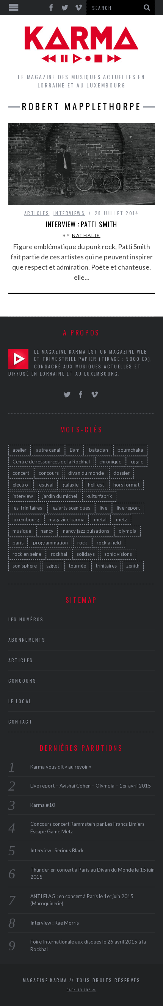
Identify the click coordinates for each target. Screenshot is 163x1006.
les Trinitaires (27, 508)
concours (49, 473)
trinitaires (106, 566)
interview (23, 496)
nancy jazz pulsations (86, 531)
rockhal (59, 554)
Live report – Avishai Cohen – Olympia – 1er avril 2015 (90, 786)
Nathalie (86, 235)
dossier (121, 473)
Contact (20, 721)
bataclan (98, 450)
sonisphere (25, 566)
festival (45, 485)
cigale (137, 462)
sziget (52, 566)
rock (82, 543)
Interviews (69, 213)
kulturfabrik (99, 496)
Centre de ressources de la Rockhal (51, 462)
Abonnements (27, 639)
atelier (20, 450)
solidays (86, 554)
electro (20, 485)
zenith (132, 566)
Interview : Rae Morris (54, 923)
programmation (50, 543)
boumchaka (130, 450)
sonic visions (118, 554)
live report (128, 508)
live (103, 508)
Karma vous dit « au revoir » (60, 767)
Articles (36, 213)
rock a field (109, 543)
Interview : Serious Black (57, 850)
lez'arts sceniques (71, 508)
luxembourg (26, 519)
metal (100, 519)
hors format (126, 485)
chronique (110, 462)
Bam (75, 450)
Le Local (20, 701)
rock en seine (27, 554)
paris (18, 543)
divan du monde (86, 473)
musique (22, 531)
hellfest (96, 485)
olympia (127, 531)
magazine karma (67, 519)
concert (21, 473)
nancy (47, 531)
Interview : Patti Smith (82, 224)
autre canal (48, 450)
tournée (77, 566)
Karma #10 (42, 805)
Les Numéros (26, 619)
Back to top (79, 989)
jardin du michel (59, 496)
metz (121, 519)
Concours (22, 680)
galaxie (70, 485)
